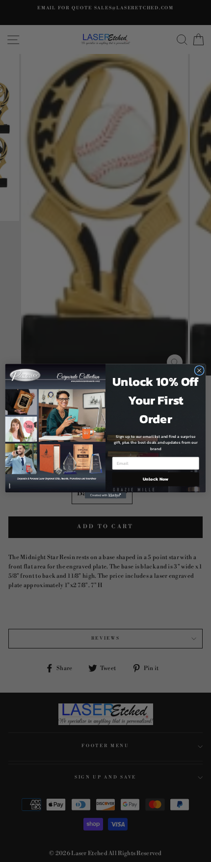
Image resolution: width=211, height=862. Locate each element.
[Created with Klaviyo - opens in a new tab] (105, 495)
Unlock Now (155, 479)
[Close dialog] (199, 370)
